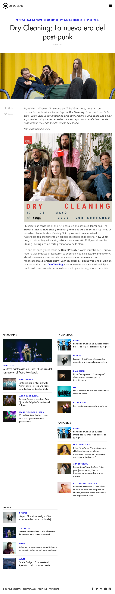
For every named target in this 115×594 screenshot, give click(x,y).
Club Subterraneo (36, 20)
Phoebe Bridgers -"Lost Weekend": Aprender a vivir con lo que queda (34, 563)
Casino (76, 340)
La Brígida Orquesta (28, 396)
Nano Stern (79, 371)
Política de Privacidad (48, 589)
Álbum (22, 559)
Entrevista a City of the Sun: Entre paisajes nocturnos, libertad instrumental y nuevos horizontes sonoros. (88, 471)
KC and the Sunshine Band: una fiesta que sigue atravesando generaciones (33, 418)
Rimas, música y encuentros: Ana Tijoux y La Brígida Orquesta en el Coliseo (34, 402)
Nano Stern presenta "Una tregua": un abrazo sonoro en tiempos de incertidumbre (90, 377)
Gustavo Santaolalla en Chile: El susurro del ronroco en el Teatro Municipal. (27, 371)
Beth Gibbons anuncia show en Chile (90, 406)
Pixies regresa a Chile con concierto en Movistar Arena (91, 392)
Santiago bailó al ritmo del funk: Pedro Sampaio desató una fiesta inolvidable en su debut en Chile (34, 386)
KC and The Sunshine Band (31, 412)
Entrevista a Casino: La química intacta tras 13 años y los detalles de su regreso (91, 345)
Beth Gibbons (79, 402)
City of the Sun (80, 464)
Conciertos (52, 20)
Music (82, 20)
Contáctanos (29, 589)
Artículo (20, 20)
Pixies (75, 387)
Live (76, 20)
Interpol (77, 356)
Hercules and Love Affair (85, 483)
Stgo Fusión (93, 20)
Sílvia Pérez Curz (81, 445)
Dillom (22, 543)
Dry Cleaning (66, 20)
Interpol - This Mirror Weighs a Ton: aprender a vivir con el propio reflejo (90, 360)
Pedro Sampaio (26, 379)
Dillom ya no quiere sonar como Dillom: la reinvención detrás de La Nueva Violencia (38, 548)
